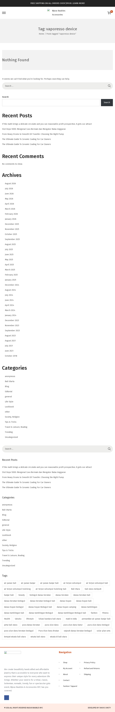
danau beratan (62, 595)
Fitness (105, 613)
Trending (9, 432)
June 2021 (9, 351)
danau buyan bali (83, 601)
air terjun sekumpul (72, 583)
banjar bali (9, 595)
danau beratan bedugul (14, 601)
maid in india (71, 619)
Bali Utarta (9, 381)
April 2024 (9, 305)
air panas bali (10, 583)
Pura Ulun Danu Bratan (48, 631)
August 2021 (10, 341)
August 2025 (10, 244)
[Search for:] (57, 86)
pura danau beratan (31, 625)
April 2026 (9, 204)
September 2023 (12, 330)
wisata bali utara (38, 637)
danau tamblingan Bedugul (41, 613)
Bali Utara (75, 589)
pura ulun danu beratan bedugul (19, 631)
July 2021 (9, 346)
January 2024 (10, 315)
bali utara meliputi (93, 589)
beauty (22, 595)
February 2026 (11, 214)
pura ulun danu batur (73, 625)
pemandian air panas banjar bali (96, 619)
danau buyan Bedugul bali (40, 607)
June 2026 (9, 194)
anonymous (10, 376)
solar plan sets (103, 631)
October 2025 (11, 234)
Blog (7, 386)
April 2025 (9, 264)
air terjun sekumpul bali (97, 583)
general (8, 396)
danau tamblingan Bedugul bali (72, 613)
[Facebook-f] (6, 697)
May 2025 (9, 259)
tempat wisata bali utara (15, 637)
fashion (94, 613)
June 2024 (9, 300)
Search (5, 97)
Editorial (8, 391)
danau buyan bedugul (14, 607)
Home (41, 34)
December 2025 (12, 224)
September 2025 (12, 239)
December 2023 (12, 320)
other (7, 412)
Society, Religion (12, 417)
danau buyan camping (66, 607)
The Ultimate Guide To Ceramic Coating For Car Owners (26, 139)
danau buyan (65, 601)
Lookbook (9, 407)
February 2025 (11, 275)
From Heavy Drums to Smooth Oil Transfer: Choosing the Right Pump (33, 134)
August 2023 (10, 335)
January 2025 (10, 280)
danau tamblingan (89, 607)
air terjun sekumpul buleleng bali (51, 589)
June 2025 (9, 254)
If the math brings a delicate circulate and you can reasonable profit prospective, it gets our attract (47, 124)
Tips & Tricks (10, 422)
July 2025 (9, 249)
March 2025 (10, 270)
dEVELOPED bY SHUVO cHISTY (99, 708)
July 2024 (9, 295)
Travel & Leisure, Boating (16, 427)
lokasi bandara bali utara (50, 619)
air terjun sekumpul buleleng (17, 589)
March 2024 (10, 310)
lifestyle (30, 619)
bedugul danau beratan (40, 595)
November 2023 (12, 325)
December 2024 (12, 285)
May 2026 (9, 199)
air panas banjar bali (49, 583)
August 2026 (10, 183)
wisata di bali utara (58, 637)
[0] (109, 13)
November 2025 (12, 229)
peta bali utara (10, 625)
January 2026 (10, 219)
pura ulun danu (51, 625)
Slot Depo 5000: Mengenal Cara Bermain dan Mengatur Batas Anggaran (34, 129)
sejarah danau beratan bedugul (78, 631)
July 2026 (9, 188)
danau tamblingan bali (14, 613)
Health (7, 619)
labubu (18, 619)
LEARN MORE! (79, 3)
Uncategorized (11, 437)
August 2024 (10, 290)
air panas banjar (28, 583)
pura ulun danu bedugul (98, 625)
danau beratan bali (81, 595)
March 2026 (10, 209)
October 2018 (11, 356)
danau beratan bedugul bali (42, 601)
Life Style (9, 401)
